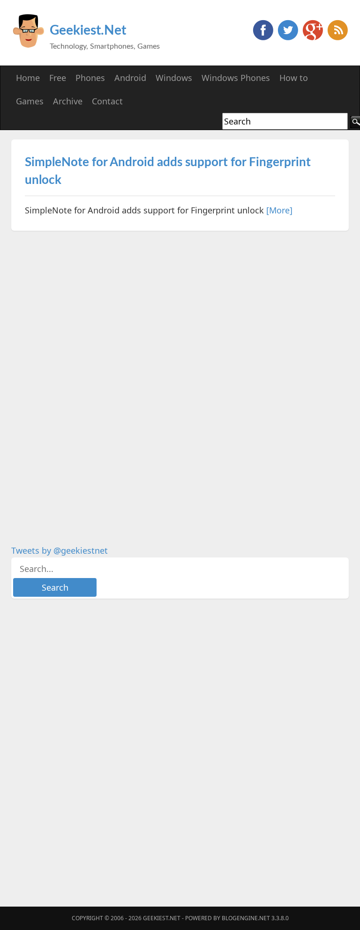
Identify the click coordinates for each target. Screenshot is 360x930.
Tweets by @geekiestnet (59, 550)
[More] (279, 210)
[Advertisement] (81, 380)
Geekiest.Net (88, 30)
